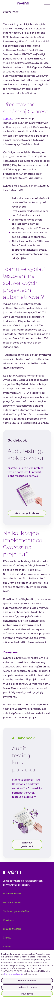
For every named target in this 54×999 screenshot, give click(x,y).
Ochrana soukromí (13, 974)
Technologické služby (16, 911)
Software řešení (12, 902)
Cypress (8, 118)
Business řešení (12, 893)
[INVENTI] (22, 3)
